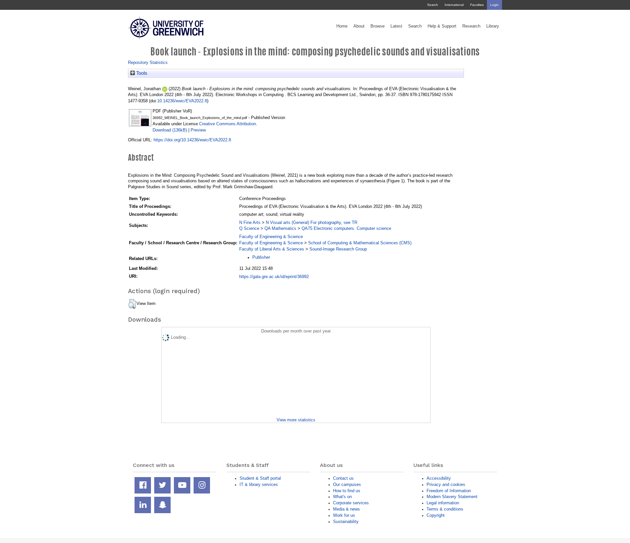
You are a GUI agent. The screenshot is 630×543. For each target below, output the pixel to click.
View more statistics (296, 419)
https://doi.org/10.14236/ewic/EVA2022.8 (192, 139)
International (454, 5)
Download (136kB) (170, 130)
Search (432, 5)
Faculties (477, 5)
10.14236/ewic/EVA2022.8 (182, 100)
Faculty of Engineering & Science (271, 236)
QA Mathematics (280, 228)
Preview (198, 130)
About (359, 26)
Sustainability (346, 521)
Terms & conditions (445, 509)
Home (341, 26)
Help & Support (442, 26)
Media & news (346, 509)
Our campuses (347, 484)
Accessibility (439, 478)
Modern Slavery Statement (452, 496)
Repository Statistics (148, 62)
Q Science (249, 228)
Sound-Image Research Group (338, 249)
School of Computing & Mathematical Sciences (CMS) (359, 242)
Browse (377, 26)
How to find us (346, 490)
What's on (342, 496)
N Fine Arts (250, 222)
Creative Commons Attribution (227, 123)
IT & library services (259, 484)
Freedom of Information (449, 490)
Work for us (344, 515)
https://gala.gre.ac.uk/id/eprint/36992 (274, 276)
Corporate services (351, 502)
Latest (396, 26)
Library (492, 26)
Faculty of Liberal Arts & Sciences (271, 249)
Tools (141, 73)
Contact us (343, 478)
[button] (132, 304)
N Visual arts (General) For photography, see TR (311, 222)
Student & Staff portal (260, 478)
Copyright (436, 515)
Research (471, 26)
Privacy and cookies (446, 484)
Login (494, 5)
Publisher (261, 257)
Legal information (443, 502)
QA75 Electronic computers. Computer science (346, 228)
